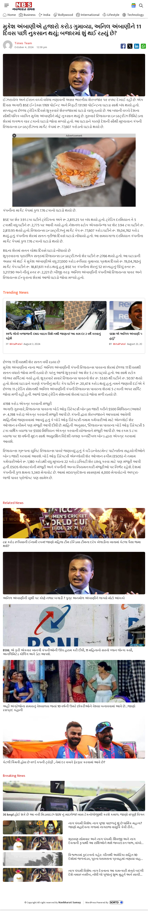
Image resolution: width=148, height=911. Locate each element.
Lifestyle (113, 15)
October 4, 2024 (24, 47)
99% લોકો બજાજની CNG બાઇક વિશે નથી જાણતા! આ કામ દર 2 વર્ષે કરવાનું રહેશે (53, 336)
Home (12, 15)
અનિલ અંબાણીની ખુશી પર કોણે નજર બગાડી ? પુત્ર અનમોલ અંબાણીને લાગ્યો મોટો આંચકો (64, 597)
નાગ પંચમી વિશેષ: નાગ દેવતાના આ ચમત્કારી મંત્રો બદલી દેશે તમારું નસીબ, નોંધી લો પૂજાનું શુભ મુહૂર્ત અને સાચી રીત (106, 872)
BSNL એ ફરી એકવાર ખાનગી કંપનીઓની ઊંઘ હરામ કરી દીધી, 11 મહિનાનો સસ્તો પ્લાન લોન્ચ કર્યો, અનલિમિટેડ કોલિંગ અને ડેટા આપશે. (68, 652)
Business (29, 15)
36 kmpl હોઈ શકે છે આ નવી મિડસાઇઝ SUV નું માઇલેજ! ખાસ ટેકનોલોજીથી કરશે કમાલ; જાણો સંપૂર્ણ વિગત (73, 814)
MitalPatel (15, 344)
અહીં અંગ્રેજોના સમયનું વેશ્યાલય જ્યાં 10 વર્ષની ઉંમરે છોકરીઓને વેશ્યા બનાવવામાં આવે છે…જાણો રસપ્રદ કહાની (69, 708)
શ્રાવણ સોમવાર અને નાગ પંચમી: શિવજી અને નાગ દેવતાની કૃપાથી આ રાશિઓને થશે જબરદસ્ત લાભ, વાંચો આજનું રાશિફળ (104, 840)
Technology (135, 15)
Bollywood (65, 15)
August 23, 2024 (136, 344)
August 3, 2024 (32, 344)
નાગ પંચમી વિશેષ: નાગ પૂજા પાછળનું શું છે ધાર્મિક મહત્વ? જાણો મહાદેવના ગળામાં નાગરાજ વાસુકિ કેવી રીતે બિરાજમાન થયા (105, 825)
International (90, 15)
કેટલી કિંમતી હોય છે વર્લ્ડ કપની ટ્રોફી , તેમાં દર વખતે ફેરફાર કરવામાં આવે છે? (54, 762)
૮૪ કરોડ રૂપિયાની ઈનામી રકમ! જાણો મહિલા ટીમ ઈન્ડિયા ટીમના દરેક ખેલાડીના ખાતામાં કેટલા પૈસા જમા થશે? (72, 543)
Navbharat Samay (69, 902)
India (46, 15)
